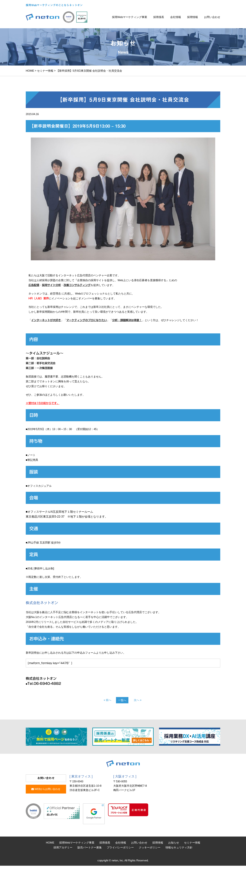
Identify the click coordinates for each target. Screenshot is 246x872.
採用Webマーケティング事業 (129, 17)
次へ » (137, 700)
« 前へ (107, 700)
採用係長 (158, 17)
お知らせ (173, 842)
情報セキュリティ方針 (179, 847)
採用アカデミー (62, 847)
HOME (30, 70)
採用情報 (192, 17)
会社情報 (175, 17)
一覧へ (122, 700)
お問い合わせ (212, 17)
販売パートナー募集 (89, 847)
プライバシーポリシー (120, 847)
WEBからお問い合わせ (47, 789)
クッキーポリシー (149, 847)
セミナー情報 (45, 70)
